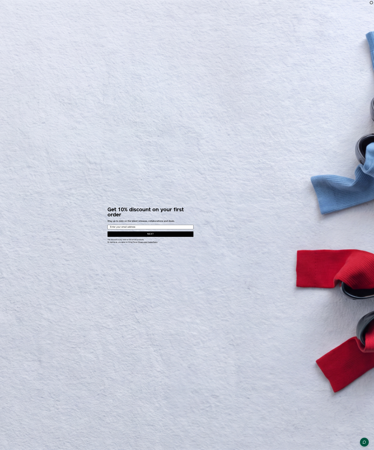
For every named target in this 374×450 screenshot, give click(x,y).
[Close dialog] (371, 2)
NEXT (150, 234)
